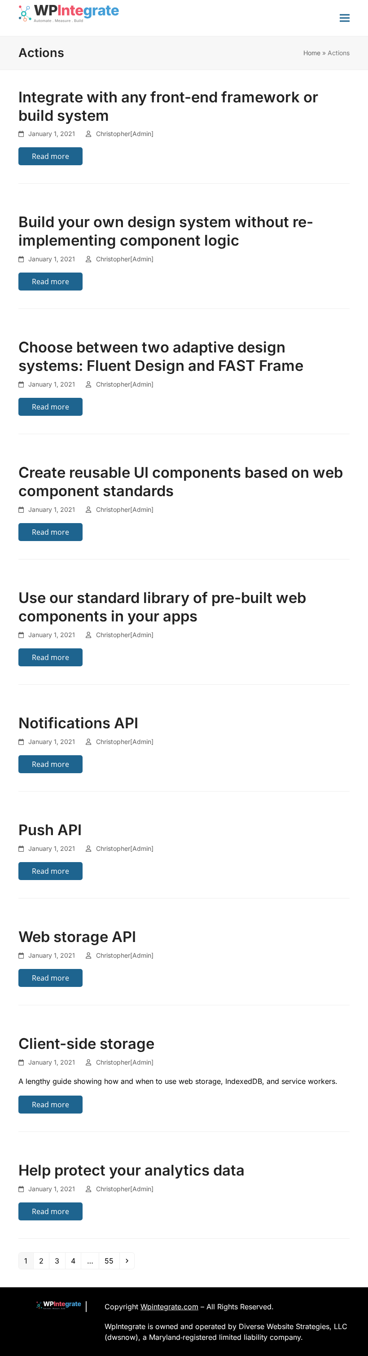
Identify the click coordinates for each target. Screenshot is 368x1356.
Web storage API (77, 937)
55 (111, 1260)
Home (311, 53)
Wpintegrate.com (169, 1306)
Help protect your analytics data (131, 1170)
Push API (50, 830)
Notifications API (78, 723)
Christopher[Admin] (124, 133)
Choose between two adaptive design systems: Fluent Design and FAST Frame (160, 356)
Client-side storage (86, 1043)
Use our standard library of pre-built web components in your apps (162, 607)
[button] (345, 18)
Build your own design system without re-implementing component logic (165, 231)
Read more (50, 156)
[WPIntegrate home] (54, 1306)
